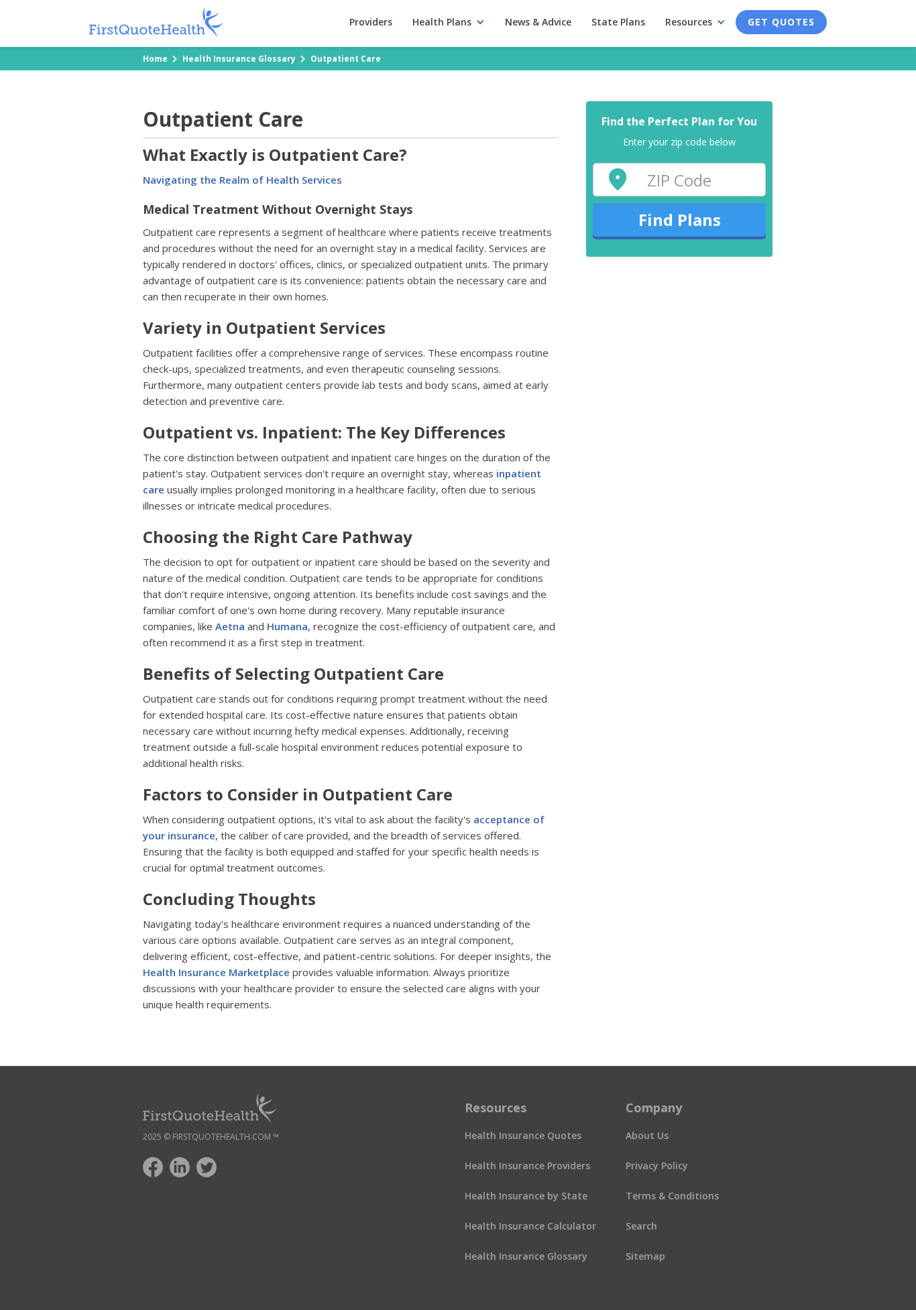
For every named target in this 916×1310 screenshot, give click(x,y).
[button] (449, 22)
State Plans (618, 21)
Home (155, 58)
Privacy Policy (657, 1165)
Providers (370, 21)
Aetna (229, 626)
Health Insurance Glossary (239, 58)
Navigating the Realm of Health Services (242, 179)
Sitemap (645, 1256)
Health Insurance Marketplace (216, 972)
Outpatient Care (345, 58)
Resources (688, 21)
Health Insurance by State (526, 1195)
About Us (647, 1135)
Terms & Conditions (672, 1195)
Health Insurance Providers (527, 1165)
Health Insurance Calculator (530, 1225)
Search (641, 1225)
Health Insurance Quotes (523, 1135)
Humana (286, 626)
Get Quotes (781, 21)
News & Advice (538, 21)
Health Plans (441, 21)
